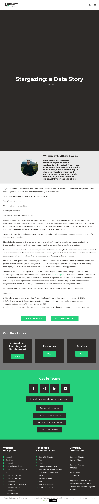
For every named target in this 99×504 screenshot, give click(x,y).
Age (40, 460)
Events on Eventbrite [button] (49, 408)
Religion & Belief (45, 478)
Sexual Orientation (47, 484)
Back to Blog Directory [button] (64, 318)
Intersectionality (46, 487)
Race (41, 475)
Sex (40, 481)
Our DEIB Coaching (13, 475)
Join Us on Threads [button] (49, 430)
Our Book (9, 463)
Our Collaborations (14, 466)
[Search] (89, 5)
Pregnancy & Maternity (48, 472)
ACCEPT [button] (53, 501)
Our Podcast (11, 490)
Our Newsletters (13, 487)
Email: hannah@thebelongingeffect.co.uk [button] (49, 399)
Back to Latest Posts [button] (33, 318)
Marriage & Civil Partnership (50, 469)
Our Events (10, 481)
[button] (33, 388)
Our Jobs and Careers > (16, 484)
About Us (10, 457)
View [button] (17, 357)
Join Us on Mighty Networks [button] (49, 422)
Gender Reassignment (48, 466)
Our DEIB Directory (13, 478)
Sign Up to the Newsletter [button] (49, 415)
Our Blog (9, 460)
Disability (43, 463)
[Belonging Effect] (11, 5)
